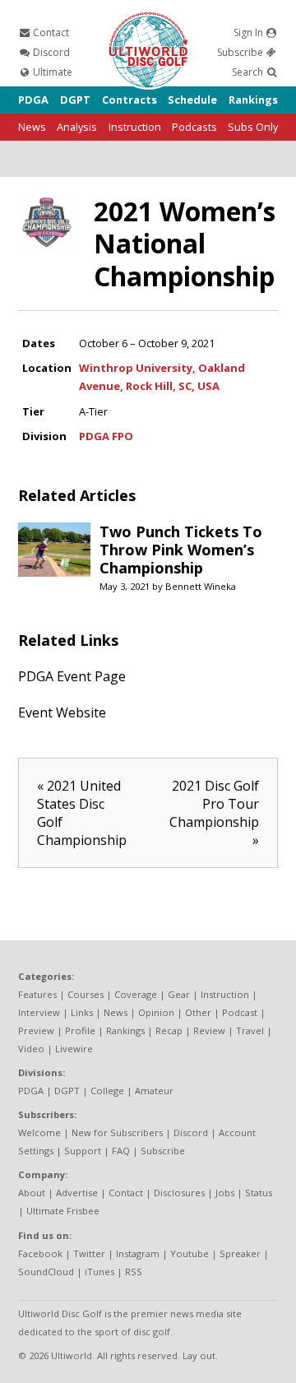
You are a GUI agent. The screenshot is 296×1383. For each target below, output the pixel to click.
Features (37, 994)
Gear (179, 994)
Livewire (74, 1048)
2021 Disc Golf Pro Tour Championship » (214, 813)
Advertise (77, 1192)
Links (82, 1012)
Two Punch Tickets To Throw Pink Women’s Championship (180, 550)
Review (209, 1030)
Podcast (239, 1012)
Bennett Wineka (200, 586)
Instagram (138, 1253)
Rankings (253, 99)
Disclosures (179, 1192)
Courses (85, 994)
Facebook (40, 1253)
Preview (36, 1030)
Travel (250, 1030)
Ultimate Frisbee (62, 1210)
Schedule (192, 99)
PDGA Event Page (72, 676)
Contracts (129, 99)
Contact (49, 32)
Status (258, 1192)
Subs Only (253, 126)
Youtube (189, 1253)
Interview (39, 1012)
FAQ (121, 1150)
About (31, 1192)
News (32, 126)
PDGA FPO (106, 436)
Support (82, 1150)
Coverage (135, 994)
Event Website (62, 712)
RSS (133, 1271)
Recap (169, 1030)
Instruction (135, 126)
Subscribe (241, 52)
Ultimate (51, 72)
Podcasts (194, 126)
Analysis (77, 126)
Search (249, 72)
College (107, 1090)
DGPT (75, 99)
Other (198, 1012)
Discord (50, 52)
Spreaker (240, 1253)
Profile (80, 1030)
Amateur (154, 1090)
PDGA (33, 99)
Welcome (39, 1132)
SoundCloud (46, 1271)
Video (31, 1048)
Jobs (224, 1192)
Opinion (156, 1012)
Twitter (89, 1253)
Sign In (250, 32)
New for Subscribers (117, 1132)
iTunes (99, 1271)
